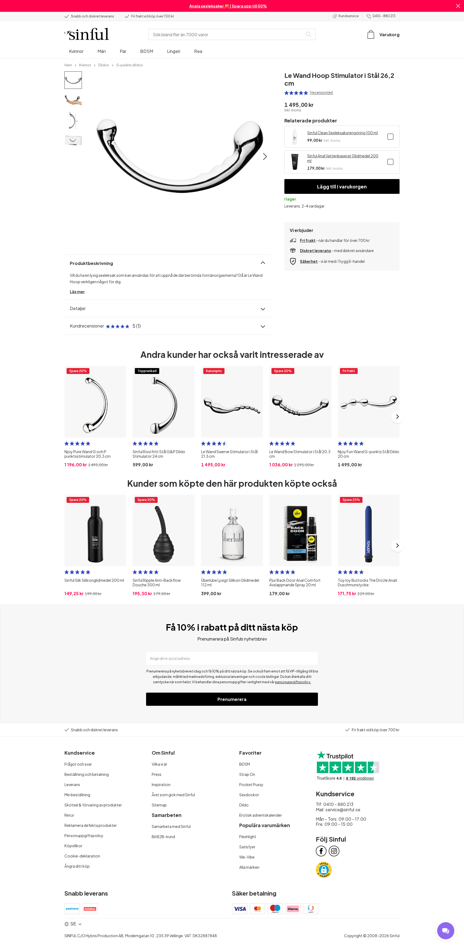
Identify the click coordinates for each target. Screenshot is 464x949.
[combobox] (226, 34)
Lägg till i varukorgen (342, 186)
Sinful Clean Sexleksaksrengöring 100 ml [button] (342, 132)
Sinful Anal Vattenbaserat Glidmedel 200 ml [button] (342, 158)
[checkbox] (390, 137)
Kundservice (349, 16)
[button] (458, 6)
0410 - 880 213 (384, 16)
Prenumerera (232, 699)
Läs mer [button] (77, 291)
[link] (68, 64)
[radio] (286, 93)
